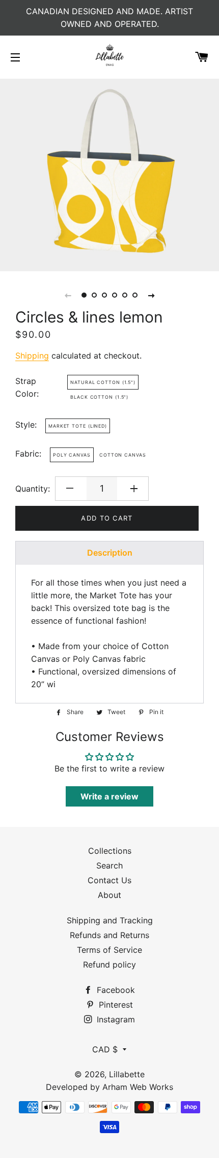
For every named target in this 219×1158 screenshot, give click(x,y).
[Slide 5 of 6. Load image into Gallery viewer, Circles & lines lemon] (125, 295)
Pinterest (114, 1005)
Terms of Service (109, 950)
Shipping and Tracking (110, 920)
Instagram (114, 1019)
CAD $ (105, 1049)
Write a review (109, 796)
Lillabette (127, 1074)
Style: (26, 425)
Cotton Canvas (122, 455)
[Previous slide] (68, 295)
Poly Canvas (72, 455)
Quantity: (32, 489)
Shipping (32, 355)
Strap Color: (27, 387)
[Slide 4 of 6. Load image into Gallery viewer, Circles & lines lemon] (115, 295)
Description (109, 553)
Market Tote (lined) (77, 426)
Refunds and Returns (109, 935)
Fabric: (28, 453)
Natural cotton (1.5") (102, 382)
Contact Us (109, 880)
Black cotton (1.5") (99, 397)
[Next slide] (151, 295)
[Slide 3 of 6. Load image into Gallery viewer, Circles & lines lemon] (104, 295)
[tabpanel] (109, 173)
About (109, 895)
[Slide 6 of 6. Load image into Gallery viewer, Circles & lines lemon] (135, 295)
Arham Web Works (137, 1087)
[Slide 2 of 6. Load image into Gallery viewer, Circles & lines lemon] (94, 295)
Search (109, 865)
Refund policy (109, 964)
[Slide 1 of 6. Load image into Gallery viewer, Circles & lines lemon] (84, 295)
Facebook (114, 990)
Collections (109, 851)
